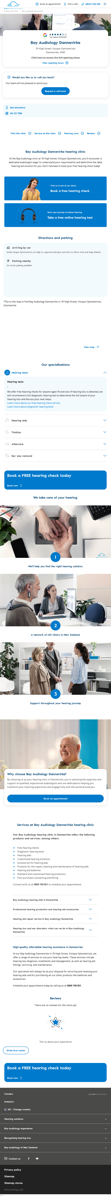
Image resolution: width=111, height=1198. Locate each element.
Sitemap (9, 1176)
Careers (8, 1094)
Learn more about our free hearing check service (33, 403)
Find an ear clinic (11, 11)
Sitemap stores (13, 1183)
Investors (9, 1101)
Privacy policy (12, 1169)
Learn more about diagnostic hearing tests (30, 406)
